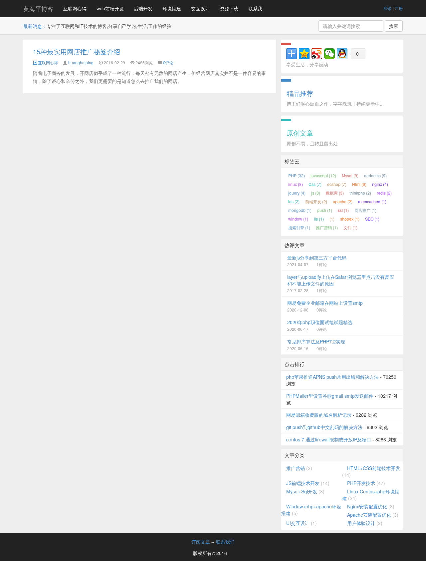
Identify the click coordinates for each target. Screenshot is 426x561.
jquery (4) (297, 193)
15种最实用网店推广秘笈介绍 (76, 51)
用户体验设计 (361, 523)
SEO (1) (372, 219)
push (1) (324, 210)
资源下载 (229, 8)
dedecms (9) (375, 175)
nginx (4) (380, 184)
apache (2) (342, 201)
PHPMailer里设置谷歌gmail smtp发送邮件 (329, 395)
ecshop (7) (336, 184)
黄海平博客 (38, 8)
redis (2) (384, 193)
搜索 (393, 26)
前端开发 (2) (316, 201)
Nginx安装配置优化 (367, 506)
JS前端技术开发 (303, 483)
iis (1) (319, 219)
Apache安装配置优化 (369, 514)
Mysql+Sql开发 (301, 491)
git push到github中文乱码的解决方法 (324, 427)
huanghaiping (81, 62)
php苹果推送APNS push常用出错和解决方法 (332, 376)
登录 (388, 8)
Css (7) (315, 184)
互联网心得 (75, 8)
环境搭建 (171, 8)
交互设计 (200, 8)
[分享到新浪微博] (317, 53)
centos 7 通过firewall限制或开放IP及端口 (328, 439)
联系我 (255, 8)
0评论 (168, 62)
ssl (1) (343, 210)
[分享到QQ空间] (304, 53)
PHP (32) (296, 175)
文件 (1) (350, 227)
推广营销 (295, 468)
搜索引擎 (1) (299, 227)
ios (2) (294, 201)
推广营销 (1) (327, 227)
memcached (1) (372, 201)
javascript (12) (323, 175)
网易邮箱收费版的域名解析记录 (318, 414)
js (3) (315, 193)
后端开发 (143, 8)
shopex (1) (349, 219)
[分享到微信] (329, 53)
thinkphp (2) (360, 193)
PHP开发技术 (361, 483)
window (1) (298, 219)
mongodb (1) (300, 210)
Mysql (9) (350, 175)
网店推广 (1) (365, 210)
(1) (331, 219)
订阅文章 (200, 541)
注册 (399, 8)
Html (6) (359, 184)
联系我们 (225, 541)
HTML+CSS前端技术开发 (373, 468)
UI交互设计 (298, 523)
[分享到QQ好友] (342, 53)
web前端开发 (110, 8)
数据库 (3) (335, 193)
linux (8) (295, 184)
